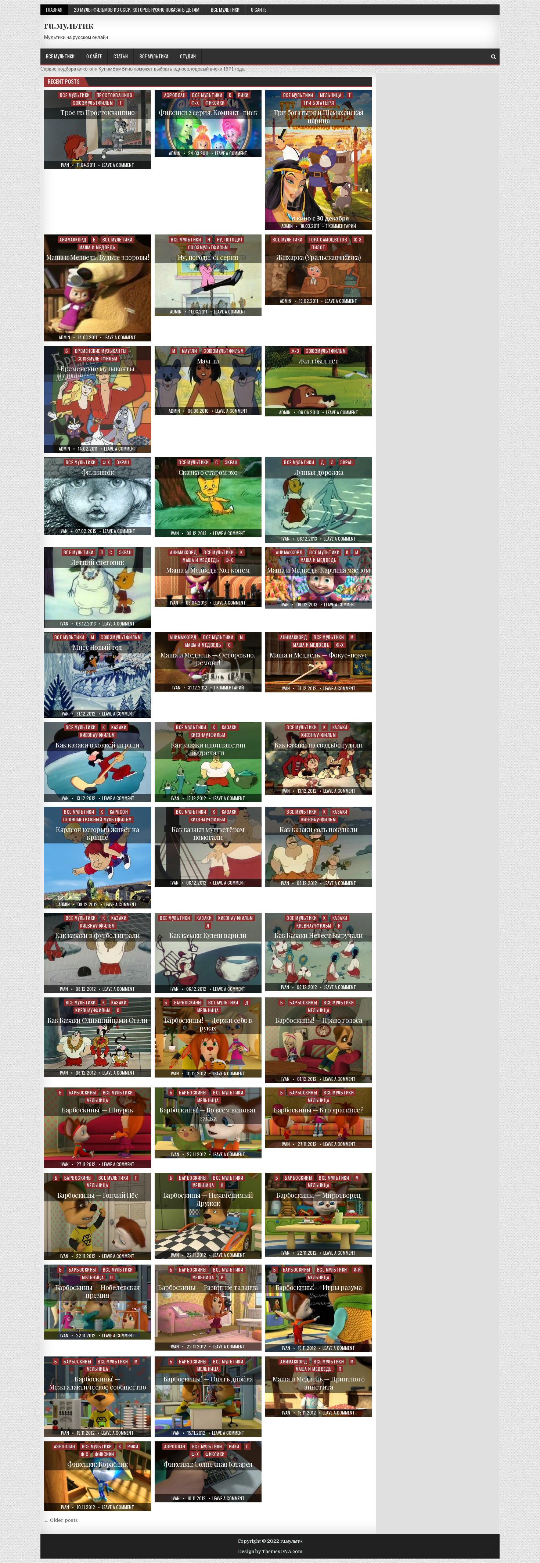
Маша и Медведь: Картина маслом (318, 570)
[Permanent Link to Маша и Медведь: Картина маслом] (318, 578)
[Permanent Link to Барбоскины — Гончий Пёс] (97, 1217)
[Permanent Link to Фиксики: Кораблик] (97, 1476)
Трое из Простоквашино (97, 112)
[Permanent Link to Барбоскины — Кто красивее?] (318, 1117)
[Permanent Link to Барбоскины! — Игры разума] (318, 1308)
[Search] (493, 57)
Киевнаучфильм (97, 735)
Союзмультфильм (93, 103)
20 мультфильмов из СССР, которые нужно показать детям (136, 9)
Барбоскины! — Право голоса (318, 1020)
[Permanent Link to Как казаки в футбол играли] (97, 953)
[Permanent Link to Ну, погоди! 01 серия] (208, 275)
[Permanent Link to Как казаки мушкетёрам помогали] (208, 847)
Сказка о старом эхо (208, 472)
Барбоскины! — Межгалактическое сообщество (97, 1382)
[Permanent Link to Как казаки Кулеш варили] (208, 953)
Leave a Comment (118, 165)
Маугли (189, 351)
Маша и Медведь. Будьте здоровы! (97, 257)
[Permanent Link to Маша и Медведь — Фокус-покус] (318, 662)
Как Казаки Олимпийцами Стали (97, 1020)
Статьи (121, 56)
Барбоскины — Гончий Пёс (97, 1195)
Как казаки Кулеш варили (208, 935)
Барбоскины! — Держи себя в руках (208, 1024)
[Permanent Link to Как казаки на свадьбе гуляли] (318, 758)
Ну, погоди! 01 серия (208, 257)
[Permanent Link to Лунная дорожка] (318, 500)
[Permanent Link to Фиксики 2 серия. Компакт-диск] (208, 123)
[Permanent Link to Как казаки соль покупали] (318, 847)
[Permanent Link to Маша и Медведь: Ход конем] (208, 577)
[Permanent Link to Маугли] (208, 380)
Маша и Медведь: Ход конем (208, 570)
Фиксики (215, 103)
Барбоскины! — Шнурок (97, 1109)
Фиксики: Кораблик (97, 1464)
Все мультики (225, 9)
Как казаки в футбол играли (97, 935)
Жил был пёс (319, 360)
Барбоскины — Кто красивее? (318, 1109)
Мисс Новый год (97, 647)
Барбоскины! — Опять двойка (208, 1378)
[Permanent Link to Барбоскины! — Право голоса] (318, 1040)
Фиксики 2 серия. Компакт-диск (208, 112)
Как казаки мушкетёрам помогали (208, 833)
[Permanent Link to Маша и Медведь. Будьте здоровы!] (97, 287)
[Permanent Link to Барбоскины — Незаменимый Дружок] (208, 1216)
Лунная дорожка (318, 472)
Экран (122, 462)
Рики (243, 95)
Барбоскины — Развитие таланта (208, 1287)
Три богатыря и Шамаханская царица (319, 116)
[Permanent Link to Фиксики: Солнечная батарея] (208, 1471)
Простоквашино (115, 95)
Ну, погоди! (229, 239)
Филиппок (97, 472)
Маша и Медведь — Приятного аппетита (319, 1382)
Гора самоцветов (328, 239)
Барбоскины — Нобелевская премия (97, 1291)
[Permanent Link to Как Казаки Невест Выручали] (318, 952)
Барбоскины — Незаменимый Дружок (208, 1199)
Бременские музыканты (101, 351)
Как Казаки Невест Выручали (318, 935)
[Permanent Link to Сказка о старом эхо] (208, 497)
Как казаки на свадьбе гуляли (318, 745)
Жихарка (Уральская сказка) (318, 257)
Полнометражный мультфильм (97, 819)
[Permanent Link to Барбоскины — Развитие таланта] (208, 1308)
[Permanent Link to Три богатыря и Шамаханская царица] (318, 160)
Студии (188, 56)
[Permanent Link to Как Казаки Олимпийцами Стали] (97, 1037)
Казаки (118, 727)
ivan (65, 165)
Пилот (318, 247)
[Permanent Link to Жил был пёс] (318, 381)
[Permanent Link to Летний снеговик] (97, 587)
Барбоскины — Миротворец (318, 1195)
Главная (54, 9)
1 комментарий (341, 226)
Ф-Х (195, 103)
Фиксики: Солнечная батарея (208, 1464)
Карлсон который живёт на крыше (97, 833)
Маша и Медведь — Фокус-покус (318, 654)
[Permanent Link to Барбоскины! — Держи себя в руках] (208, 1037)
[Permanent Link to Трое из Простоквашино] (97, 129)
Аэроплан (175, 95)
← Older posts (61, 1520)
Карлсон (119, 812)
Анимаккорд (73, 239)
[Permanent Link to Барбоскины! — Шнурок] (97, 1127)
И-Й (357, 1269)
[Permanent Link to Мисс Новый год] (97, 675)
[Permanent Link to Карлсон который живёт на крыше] (97, 857)
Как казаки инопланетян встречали (208, 749)
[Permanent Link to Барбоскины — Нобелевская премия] (97, 1302)
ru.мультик (68, 25)
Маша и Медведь (97, 247)
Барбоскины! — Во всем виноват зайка (207, 1113)
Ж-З (358, 239)
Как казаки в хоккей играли (97, 745)
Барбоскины (188, 1002)
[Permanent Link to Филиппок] (97, 496)
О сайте (258, 9)
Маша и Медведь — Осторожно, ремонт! (208, 658)
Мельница (331, 95)
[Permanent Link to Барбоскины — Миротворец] (318, 1215)
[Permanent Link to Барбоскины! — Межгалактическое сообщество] (97, 1396)
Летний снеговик (97, 562)
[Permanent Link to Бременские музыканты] (97, 399)
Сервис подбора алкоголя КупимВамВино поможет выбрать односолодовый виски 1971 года (142, 69)
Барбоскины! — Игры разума (319, 1287)
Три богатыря (318, 103)
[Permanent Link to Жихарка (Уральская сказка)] (318, 269)
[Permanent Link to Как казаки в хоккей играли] (97, 762)
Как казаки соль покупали (318, 829)
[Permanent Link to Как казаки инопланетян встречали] (208, 762)
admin (174, 153)
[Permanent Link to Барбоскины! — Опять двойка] (208, 1396)
